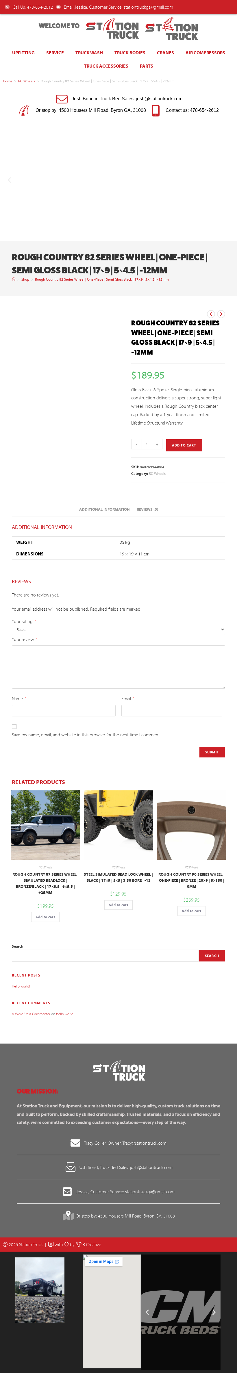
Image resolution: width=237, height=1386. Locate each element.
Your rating (24, 621)
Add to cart (184, 445)
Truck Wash (89, 52)
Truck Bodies (129, 52)
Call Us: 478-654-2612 (32, 7)
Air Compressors (205, 52)
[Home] (14, 279)
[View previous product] (211, 314)
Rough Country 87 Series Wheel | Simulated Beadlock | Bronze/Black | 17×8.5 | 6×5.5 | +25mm (45, 883)
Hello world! (21, 986)
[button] (9, 180)
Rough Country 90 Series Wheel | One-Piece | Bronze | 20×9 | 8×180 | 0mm (191, 880)
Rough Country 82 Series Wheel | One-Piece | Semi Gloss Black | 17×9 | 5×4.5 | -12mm (102, 279)
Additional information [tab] (104, 509)
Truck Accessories (106, 66)
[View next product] (221, 314)
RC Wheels (26, 81)
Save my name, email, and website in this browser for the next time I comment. (86, 735)
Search (17, 946)
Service (55, 52)
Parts (146, 66)
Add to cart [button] (45, 917)
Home (7, 81)
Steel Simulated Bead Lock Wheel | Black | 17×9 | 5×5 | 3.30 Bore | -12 (118, 877)
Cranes (165, 52)
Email (127, 698)
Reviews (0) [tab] (147, 509)
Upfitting (23, 52)
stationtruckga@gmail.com (148, 7)
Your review (24, 639)
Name (19, 698)
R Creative (91, 1244)
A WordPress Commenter (31, 1013)
